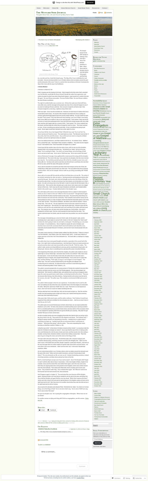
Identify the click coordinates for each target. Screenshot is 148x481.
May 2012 (96, 350)
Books (95, 70)
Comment (82, 466)
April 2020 (96, 247)
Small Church (101, 193)
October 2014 (97, 302)
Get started (90, 2)
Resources (95, 8)
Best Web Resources (99, 68)
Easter (96, 123)
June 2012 (96, 348)
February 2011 (97, 378)
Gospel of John (98, 133)
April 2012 (96, 352)
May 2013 (96, 327)
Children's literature (101, 104)
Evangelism (100, 125)
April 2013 (96, 329)
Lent (99, 157)
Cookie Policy (80, 478)
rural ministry (99, 184)
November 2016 (98, 276)
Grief (94, 140)
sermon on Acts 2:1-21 (98, 185)
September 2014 (98, 304)
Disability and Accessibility (100, 80)
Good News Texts (84, 8)
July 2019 (96, 255)
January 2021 (97, 235)
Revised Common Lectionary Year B (102, 180)
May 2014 (96, 306)
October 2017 (97, 259)
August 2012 (97, 345)
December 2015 (98, 286)
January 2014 (97, 313)
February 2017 (97, 270)
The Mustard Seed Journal (51, 12)
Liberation (103, 157)
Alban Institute (97, 393)
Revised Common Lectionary (100, 175)
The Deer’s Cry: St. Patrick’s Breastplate (50, 40)
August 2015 (97, 294)
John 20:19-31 (96, 148)
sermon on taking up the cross (60, 422)
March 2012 (97, 354)
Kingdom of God (105, 150)
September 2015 (98, 292)
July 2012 (96, 346)
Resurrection (104, 173)
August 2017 (97, 263)
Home (39, 8)
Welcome (46, 8)
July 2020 (96, 241)
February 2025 (97, 220)
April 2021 (96, 233)
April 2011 (96, 374)
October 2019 (97, 253)
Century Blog (97, 395)
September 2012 (98, 343)
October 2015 (97, 290)
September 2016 (98, 278)
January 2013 (97, 335)
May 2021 (96, 231)
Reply (88, 429)
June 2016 (96, 280)
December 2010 (98, 382)
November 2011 (98, 362)
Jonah (94, 150)
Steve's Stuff (97, 411)
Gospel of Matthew (101, 137)
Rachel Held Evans (99, 409)
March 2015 (97, 296)
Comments (109, 12)
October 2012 (97, 341)
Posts (101, 12)
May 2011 (96, 372)
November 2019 (98, 251)
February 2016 (97, 282)
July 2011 (96, 368)
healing (98, 141)
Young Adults (97, 95)
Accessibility (97, 101)
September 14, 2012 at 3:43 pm (78, 429)
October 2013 (97, 317)
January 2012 (97, 358)
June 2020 (96, 243)
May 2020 (96, 245)
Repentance (96, 173)
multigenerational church (99, 161)
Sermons (45, 421)
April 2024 (96, 224)
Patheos (96, 407)
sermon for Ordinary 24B (72, 421)
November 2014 (98, 300)
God (106, 131)
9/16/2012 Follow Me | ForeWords (47, 429)
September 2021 (98, 229)
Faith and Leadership (99, 401)
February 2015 (97, 298)
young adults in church (100, 209)
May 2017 (96, 268)
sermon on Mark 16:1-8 (99, 191)
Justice (98, 150)
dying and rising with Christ (58, 421)
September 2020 (98, 237)
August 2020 (97, 239)
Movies (96, 86)
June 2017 (96, 266)
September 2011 (98, 366)
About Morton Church (68, 8)
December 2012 (98, 337)
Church (96, 76)
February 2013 (97, 333)
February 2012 (97, 356)
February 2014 (97, 311)
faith (103, 127)
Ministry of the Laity (99, 84)
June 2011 (96, 370)
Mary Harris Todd (53, 45)
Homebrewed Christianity (100, 403)
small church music (100, 197)
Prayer (96, 90)
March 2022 (97, 227)
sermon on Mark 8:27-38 (46, 422)
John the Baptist (104, 148)
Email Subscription (100, 430)
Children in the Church (99, 72)
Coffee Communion (99, 78)
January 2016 (97, 284)
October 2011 (97, 364)
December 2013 (98, 315)
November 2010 (98, 384)
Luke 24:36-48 (103, 159)
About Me (55, 8)
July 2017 (96, 264)
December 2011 (98, 360)
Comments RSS (43, 440)
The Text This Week (99, 414)
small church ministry (98, 195)
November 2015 (98, 288)
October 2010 (97, 385)
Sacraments (107, 183)
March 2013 (97, 331)
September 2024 (98, 222)
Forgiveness (100, 129)
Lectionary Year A (100, 153)
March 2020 (97, 249)
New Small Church (98, 405)
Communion (101, 115)
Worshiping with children (82, 40)
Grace (109, 138)
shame (106, 191)
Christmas (96, 74)
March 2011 (97, 376)
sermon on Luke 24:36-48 (104, 189)
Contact (104, 8)
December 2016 (98, 274)
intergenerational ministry (99, 144)
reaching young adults (104, 171)
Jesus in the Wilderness (103, 146)
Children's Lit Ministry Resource (102, 397)
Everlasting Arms (97, 127)
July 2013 (96, 323)
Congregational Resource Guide (102, 399)
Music (95, 88)
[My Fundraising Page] (99, 61)
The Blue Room (98, 412)
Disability (96, 117)
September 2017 (98, 261)
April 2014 (96, 307)
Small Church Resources (100, 93)
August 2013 (97, 321)
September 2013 (98, 319)
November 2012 (98, 339)
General (96, 82)
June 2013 (96, 325)
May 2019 (96, 257)
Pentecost (100, 167)
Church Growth (100, 113)
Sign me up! (98, 442)
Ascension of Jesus (98, 103)
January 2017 (97, 272)
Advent (104, 101)
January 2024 (97, 225)
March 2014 (97, 309)
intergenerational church (101, 143)
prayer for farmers (101, 169)
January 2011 (97, 380)
